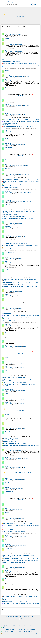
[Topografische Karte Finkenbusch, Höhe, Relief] (3, 201)
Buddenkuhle (8, 544)
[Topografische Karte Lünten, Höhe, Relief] (3, 114)
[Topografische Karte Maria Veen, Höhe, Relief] (3, 223)
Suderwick (7, 431)
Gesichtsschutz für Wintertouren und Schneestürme (26, 63)
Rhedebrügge (8, 402)
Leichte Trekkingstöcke (9, 211)
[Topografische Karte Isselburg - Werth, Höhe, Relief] (3, 390)
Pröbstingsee (8, 75)
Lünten (6, 113)
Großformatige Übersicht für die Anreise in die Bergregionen (27, 627)
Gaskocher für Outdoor (9, 555)
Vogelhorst (7, 191)
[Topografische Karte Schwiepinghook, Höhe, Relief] (3, 492)
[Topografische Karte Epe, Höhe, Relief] (3, 428)
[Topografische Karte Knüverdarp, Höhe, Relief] (3, 174)
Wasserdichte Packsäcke (13, 187)
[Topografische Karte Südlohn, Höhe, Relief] (3, 291)
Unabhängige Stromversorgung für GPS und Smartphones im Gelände (26, 119)
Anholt (24, 148)
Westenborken (8, 548)
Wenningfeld (8, 108)
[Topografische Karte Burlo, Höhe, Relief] (3, 424)
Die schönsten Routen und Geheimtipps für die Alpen (27, 126)
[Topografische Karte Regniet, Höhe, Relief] (3, 140)
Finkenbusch (8, 200)
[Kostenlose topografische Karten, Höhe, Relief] (2, 28)
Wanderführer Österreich (9, 126)
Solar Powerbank (7, 119)
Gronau (24, 161)
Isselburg (7, 104)
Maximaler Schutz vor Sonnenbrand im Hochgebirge (29, 65)
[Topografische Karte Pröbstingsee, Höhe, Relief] (3, 76)
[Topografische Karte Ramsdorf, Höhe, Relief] (3, 82)
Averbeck (7, 503)
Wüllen (6, 100)
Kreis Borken (20, 34)
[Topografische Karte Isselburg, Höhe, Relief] (3, 105)
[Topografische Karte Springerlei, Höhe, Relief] (3, 197)
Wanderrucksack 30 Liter (9, 181)
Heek (6, 307)
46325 (6, 357)
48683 (6, 366)
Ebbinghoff (7, 539)
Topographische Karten (9, 185)
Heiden (6, 332)
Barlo (6, 449)
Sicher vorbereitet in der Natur (20, 241)
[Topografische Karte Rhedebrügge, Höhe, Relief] (3, 403)
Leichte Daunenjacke (8, 317)
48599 (6, 370)
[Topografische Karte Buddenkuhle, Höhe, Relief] (3, 545)
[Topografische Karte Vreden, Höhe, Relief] (3, 295)
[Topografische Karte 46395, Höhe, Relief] (3, 346)
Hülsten (7, 231)
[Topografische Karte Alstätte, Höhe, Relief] (3, 39)
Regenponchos (7, 61)
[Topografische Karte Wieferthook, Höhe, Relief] (3, 227)
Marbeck (7, 398)
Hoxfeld (27, 76)
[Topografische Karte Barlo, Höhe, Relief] (3, 452)
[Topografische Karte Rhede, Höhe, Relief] (3, 45)
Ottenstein (7, 487)
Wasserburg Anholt (9, 252)
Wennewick (7, 461)
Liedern (6, 130)
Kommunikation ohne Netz (20, 59)
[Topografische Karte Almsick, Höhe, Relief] (3, 518)
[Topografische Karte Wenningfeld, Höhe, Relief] (3, 110)
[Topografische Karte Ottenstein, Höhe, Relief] (3, 488)
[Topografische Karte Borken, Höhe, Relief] (3, 53)
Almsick (7, 517)
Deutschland (7, 34)
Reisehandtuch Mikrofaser (10, 384)
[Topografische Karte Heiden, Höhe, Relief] (3, 335)
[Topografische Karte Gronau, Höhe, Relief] (3, 301)
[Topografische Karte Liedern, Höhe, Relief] (3, 133)
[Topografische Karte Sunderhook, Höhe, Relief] (3, 484)
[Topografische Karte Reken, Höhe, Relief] (3, 165)
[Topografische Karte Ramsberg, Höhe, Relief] (3, 169)
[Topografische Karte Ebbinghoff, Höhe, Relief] (3, 541)
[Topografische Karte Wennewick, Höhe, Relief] (3, 463)
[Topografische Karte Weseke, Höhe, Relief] (3, 394)
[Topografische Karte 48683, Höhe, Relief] (3, 367)
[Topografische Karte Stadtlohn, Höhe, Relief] (3, 327)
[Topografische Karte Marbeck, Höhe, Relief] (3, 399)
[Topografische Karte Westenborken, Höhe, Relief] (3, 549)
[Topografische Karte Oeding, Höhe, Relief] (3, 536)
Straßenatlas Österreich (9, 627)
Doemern (7, 478)
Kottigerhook (8, 159)
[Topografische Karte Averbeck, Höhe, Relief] (3, 505)
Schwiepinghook (9, 491)
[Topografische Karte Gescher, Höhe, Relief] (3, 71)
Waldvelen (7, 204)
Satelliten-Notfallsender (9, 286)
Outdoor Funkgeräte (8, 59)
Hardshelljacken (8, 248)
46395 (6, 345)
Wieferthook (8, 226)
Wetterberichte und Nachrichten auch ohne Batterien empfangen (26, 124)
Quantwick (7, 512)
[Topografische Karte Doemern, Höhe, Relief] (3, 479)
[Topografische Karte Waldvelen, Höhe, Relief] (3, 205)
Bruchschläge (8, 143)
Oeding (6, 535)
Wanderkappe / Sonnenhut (10, 66)
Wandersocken (7, 214)
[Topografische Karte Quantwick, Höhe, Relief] (3, 513)
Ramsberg (7, 168)
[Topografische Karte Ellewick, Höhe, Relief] (3, 236)
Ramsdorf (7, 79)
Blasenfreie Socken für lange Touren (18, 214)
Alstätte (7, 38)
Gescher (7, 70)
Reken (6, 164)
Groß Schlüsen (8, 147)
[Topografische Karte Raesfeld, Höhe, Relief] (3, 589)
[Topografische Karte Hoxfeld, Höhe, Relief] (3, 417)
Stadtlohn (7, 324)
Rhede (6, 43)
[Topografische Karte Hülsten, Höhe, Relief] (3, 232)
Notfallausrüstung (8, 241)
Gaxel (6, 466)
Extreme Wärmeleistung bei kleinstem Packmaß (24, 317)
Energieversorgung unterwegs (21, 184)
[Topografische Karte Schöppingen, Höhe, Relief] (3, 581)
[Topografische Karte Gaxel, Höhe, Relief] (3, 467)
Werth (24, 390)
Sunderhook (8, 482)
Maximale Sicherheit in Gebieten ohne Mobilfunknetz (27, 286)
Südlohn (7, 290)
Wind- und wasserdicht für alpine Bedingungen (22, 248)
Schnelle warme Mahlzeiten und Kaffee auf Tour (25, 555)
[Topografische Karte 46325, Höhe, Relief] (3, 358)
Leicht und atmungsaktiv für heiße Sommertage (27, 66)
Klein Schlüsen (29, 192)
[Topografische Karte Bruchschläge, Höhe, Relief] (3, 144)
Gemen (6, 566)
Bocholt (24, 131)
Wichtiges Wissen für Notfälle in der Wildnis (28, 279)
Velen (6, 33)
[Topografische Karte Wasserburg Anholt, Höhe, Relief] (3, 253)
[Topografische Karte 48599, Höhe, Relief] (3, 372)
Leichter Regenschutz (16, 61)
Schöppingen (25, 169)
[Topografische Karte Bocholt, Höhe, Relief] (3, 573)
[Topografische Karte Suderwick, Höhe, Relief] (3, 432)
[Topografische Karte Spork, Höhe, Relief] (3, 458)
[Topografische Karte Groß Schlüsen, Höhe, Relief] (3, 148)
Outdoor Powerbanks (8, 184)
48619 (6, 362)
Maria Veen (7, 222)
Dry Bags (5, 187)
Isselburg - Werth (9, 389)
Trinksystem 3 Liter (8, 557)
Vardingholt (7, 87)
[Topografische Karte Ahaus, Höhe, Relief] (3, 342)
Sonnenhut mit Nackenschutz (11, 65)
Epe (6, 427)
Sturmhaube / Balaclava (9, 63)
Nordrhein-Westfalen (13, 34)
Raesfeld (7, 587)
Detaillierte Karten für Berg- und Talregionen (24, 185)
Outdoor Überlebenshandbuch (11, 279)
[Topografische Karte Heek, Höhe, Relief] (3, 308)
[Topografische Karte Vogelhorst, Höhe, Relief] (3, 192)
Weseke (6, 393)
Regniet (7, 138)
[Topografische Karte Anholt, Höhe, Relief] (3, 272)
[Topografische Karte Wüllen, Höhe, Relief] (3, 101)
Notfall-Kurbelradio (8, 125)
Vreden (24, 114)
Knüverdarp (7, 173)
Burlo (6, 423)
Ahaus (24, 39)
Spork (6, 457)
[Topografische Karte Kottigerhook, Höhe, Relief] (3, 161)
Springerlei (7, 195)
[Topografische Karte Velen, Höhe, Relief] (3, 35)
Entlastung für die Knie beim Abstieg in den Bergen (25, 211)
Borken (6, 50)
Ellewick (7, 235)
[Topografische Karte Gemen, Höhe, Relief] (3, 567)
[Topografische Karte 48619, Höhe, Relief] (3, 363)
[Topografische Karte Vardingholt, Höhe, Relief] (3, 88)
